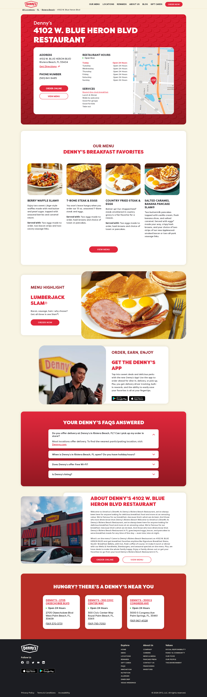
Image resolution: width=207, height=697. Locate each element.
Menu (123, 653)
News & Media (149, 656)
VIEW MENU (54, 96)
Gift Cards (126, 663)
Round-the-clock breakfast (95, 92)
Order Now (174, 4)
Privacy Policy (27, 693)
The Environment (174, 663)
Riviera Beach (48, 10)
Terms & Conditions (46, 693)
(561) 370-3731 (54, 623)
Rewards (125, 659)
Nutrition (125, 673)
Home (123, 649)
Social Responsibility (176, 649)
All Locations (28, 10)
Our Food (170, 656)
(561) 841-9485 (48, 78)
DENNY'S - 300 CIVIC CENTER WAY (100, 602)
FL (38, 10)
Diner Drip (125, 679)
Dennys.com (59, 444)
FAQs (123, 666)
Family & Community (175, 653)
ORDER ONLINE (54, 88)
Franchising (148, 666)
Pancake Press (149, 659)
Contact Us (148, 663)
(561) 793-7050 (97, 623)
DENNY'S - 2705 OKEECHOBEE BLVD (57, 602)
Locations (126, 656)
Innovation (126, 669)
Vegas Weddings (128, 683)
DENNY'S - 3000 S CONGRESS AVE (141, 602)
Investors (147, 669)
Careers (147, 653)
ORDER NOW (45, 322)
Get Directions (48, 66)
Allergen (125, 676)
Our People (171, 659)
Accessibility (64, 693)
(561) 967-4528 (139, 620)
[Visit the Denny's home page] (30, 648)
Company (147, 649)
